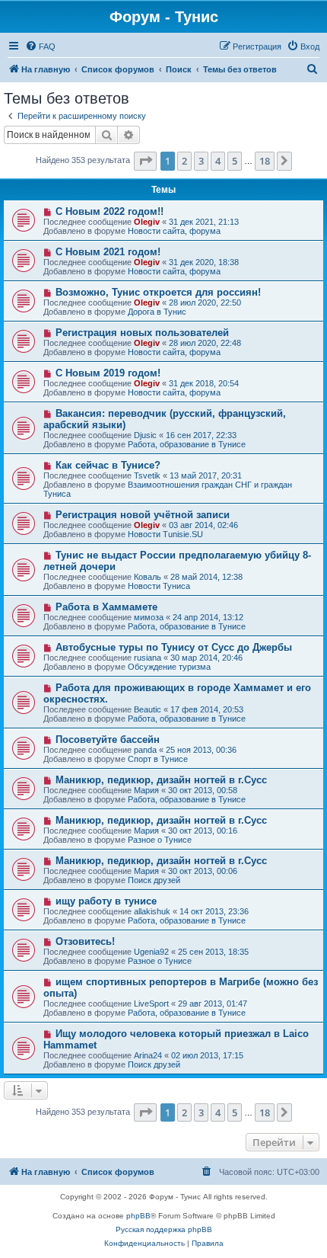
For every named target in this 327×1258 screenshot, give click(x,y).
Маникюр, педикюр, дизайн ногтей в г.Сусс (161, 780)
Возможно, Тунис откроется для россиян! (158, 292)
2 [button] (184, 161)
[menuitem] (40, 46)
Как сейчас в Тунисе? (108, 465)
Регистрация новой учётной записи (143, 514)
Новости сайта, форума (174, 230)
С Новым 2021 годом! (108, 252)
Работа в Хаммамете (106, 607)
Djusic (145, 435)
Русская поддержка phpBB (164, 1229)
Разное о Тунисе (160, 839)
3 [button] (201, 161)
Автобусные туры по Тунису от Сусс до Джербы (174, 647)
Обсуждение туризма (169, 666)
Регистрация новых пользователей (142, 332)
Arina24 (148, 1055)
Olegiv (147, 221)
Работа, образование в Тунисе (187, 444)
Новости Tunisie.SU (165, 534)
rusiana (147, 657)
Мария (146, 790)
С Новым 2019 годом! (108, 373)
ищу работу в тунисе (106, 901)
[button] (145, 161)
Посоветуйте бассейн (108, 739)
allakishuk (152, 911)
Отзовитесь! (85, 941)
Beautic (147, 709)
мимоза (149, 617)
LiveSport (151, 1003)
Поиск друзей (154, 880)
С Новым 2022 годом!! (110, 211)
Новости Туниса (159, 586)
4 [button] (218, 161)
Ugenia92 (151, 951)
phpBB (138, 1216)
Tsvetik (147, 475)
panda (145, 749)
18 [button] (264, 161)
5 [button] (234, 161)
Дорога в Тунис (157, 311)
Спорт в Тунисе (158, 758)
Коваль (147, 576)
